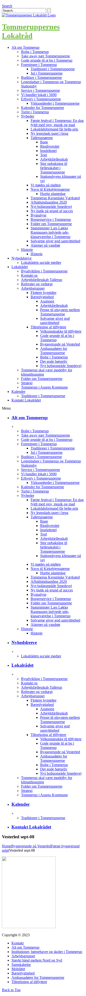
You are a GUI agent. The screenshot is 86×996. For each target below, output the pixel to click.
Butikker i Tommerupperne (41, 78)
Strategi (26, 383)
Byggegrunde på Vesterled (60, 344)
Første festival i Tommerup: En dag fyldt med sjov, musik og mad (57, 123)
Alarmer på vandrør (45, 245)
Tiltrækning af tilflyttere (48, 327)
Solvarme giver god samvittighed (55, 241)
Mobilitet (18, 969)
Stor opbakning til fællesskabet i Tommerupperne (53, 168)
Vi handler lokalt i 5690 (39, 95)
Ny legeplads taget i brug (49, 133)
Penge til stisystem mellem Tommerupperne (60, 312)
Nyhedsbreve (24, 642)
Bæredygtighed (42, 297)
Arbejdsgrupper (33, 288)
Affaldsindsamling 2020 (49, 202)
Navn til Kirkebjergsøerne (50, 189)
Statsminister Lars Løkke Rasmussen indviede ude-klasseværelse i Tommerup (50, 232)
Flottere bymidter (43, 293)
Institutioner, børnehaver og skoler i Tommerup (46, 952)
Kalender (20, 804)
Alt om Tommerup (29, 417)
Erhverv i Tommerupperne (41, 99)
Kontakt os (29, 275)
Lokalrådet (22, 665)
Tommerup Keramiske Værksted (55, 198)
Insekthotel (48, 151)
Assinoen (47, 301)
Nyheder (27, 116)
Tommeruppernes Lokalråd (31, 31)
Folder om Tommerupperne (51, 224)
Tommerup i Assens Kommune (44, 387)
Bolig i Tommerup (35, 52)
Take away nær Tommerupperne (45, 56)
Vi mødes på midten (46, 185)
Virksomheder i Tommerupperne (55, 103)
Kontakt (17, 943)
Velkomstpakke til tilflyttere (60, 331)
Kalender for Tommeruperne (42, 108)
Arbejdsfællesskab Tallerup (41, 280)
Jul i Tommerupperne (47, 73)
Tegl (43, 155)
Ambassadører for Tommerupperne (53, 350)
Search (7, 6)
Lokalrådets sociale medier (41, 262)
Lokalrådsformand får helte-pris (54, 129)
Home (6, 846)
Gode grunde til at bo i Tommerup (46, 60)
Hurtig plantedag (52, 194)
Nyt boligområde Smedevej (51, 207)
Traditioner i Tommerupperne (53, 69)
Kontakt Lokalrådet (31, 826)
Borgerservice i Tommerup (51, 219)
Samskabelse (21, 965)
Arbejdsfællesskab (54, 159)
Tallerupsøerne (42, 138)
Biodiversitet (49, 146)
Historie (27, 250)
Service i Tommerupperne (40, 90)
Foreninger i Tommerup (39, 65)
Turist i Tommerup (35, 112)
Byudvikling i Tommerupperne (44, 271)
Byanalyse (38, 215)
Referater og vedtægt (37, 284)
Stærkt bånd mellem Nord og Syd (36, 960)
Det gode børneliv (53, 361)
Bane (44, 142)
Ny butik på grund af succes (52, 211)
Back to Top (11, 990)
